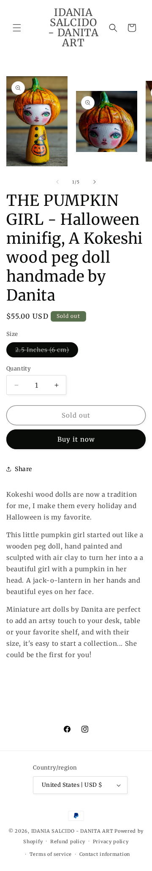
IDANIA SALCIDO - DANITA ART (72, 831)
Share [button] (23, 469)
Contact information (104, 854)
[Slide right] (94, 182)
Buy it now (76, 439)
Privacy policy (111, 841)
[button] (17, 28)
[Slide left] (57, 182)
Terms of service (51, 854)
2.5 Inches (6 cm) (46, 351)
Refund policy (67, 841)
